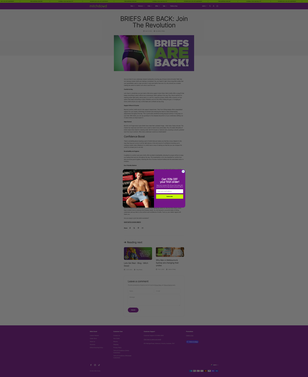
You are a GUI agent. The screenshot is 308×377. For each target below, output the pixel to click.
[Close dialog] (183, 171)
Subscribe (170, 196)
